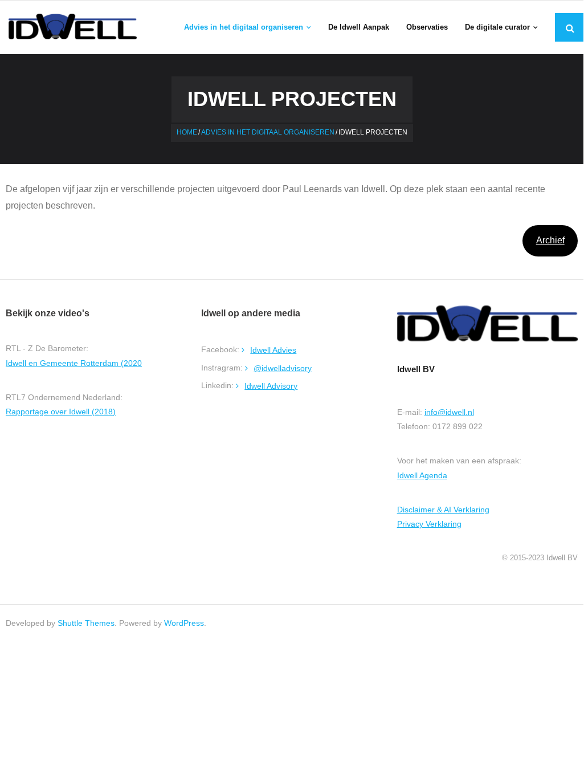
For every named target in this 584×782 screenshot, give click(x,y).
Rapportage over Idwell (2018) (61, 411)
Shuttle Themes (86, 623)
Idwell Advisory (270, 385)
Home (187, 132)
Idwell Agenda (422, 475)
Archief (550, 240)
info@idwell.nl (449, 412)
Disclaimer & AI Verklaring (443, 509)
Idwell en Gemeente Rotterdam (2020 (74, 363)
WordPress (184, 623)
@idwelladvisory (283, 368)
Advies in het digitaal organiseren (267, 132)
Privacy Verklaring (429, 523)
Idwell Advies (273, 350)
